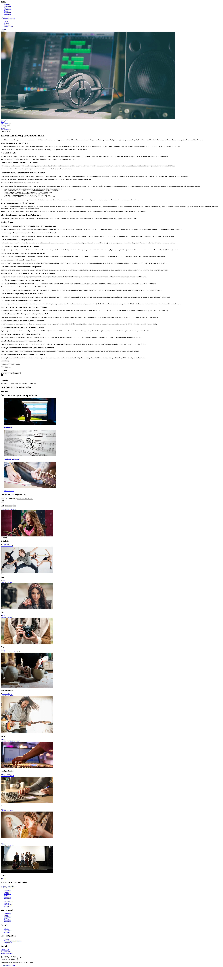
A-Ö (12, 373)
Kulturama (7, 4)
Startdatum (17, 373)
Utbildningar (7, 9)
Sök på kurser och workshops (9, 498)
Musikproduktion (5, 123)
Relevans (3, 373)
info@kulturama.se (6, 951)
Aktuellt (6, 903)
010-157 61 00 (5, 950)
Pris (8, 373)
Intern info (3, 29)
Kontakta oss (7, 904)
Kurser (6, 11)
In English (7, 906)
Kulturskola (7, 12)
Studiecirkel (7, 14)
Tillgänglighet (8, 942)
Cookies (3, 1)
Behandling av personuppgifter (12, 941)
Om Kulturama (8, 901)
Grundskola (7, 6)
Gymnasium (7, 8)
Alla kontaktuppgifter (6, 953)
